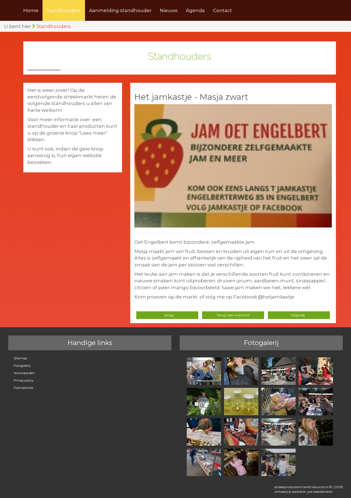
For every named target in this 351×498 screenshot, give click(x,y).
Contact (222, 10)
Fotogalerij (22, 365)
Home (30, 10)
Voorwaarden (24, 373)
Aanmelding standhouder (120, 10)
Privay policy (23, 380)
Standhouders (64, 10)
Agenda (195, 10)
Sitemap (20, 358)
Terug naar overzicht (233, 315)
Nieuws (169, 10)
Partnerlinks (23, 388)
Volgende (298, 315)
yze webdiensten (320, 492)
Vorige (169, 315)
